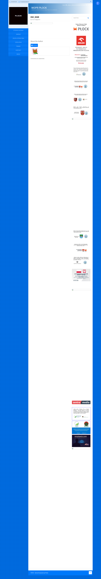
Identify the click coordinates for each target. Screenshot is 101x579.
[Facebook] (90, 1)
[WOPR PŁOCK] (18, 15)
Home (64, 5)
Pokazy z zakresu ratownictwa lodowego (76, 5)
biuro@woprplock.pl (24, 1)
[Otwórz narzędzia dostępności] (98, 3)
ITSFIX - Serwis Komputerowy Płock (39, 573)
